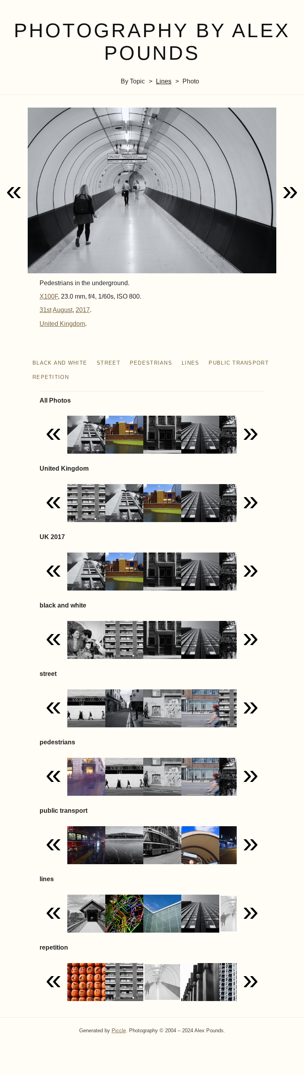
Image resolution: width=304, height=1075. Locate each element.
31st (45, 310)
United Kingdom (62, 323)
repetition (50, 377)
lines (163, 81)
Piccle (119, 1030)
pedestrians (151, 363)
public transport (238, 363)
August (62, 310)
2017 (83, 310)
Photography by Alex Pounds (152, 41)
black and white (59, 363)
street (108, 363)
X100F (49, 296)
